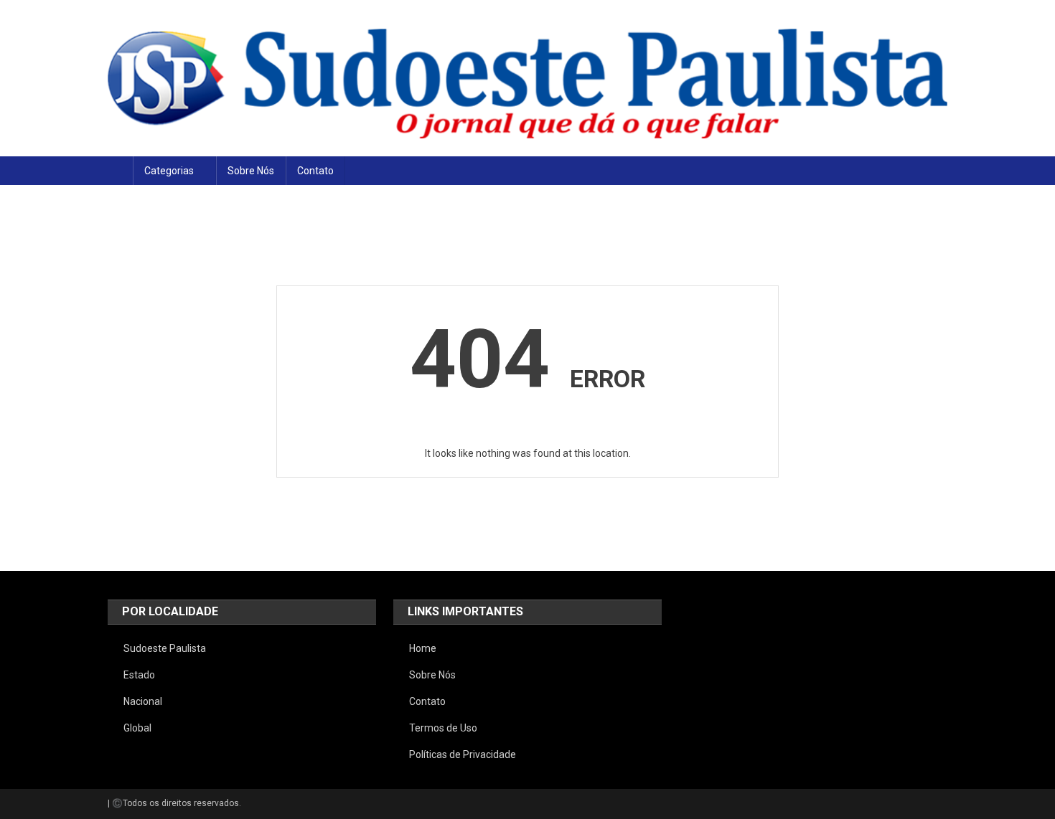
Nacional (142, 701)
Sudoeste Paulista (164, 648)
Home (422, 648)
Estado (139, 675)
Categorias (169, 170)
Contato (315, 170)
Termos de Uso (443, 728)
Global (137, 728)
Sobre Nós (251, 170)
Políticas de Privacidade (462, 754)
